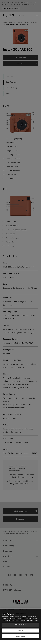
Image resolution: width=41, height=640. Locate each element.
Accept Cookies (20, 636)
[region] (20, 624)
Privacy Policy (34, 620)
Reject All (20, 630)
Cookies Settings (20, 624)
